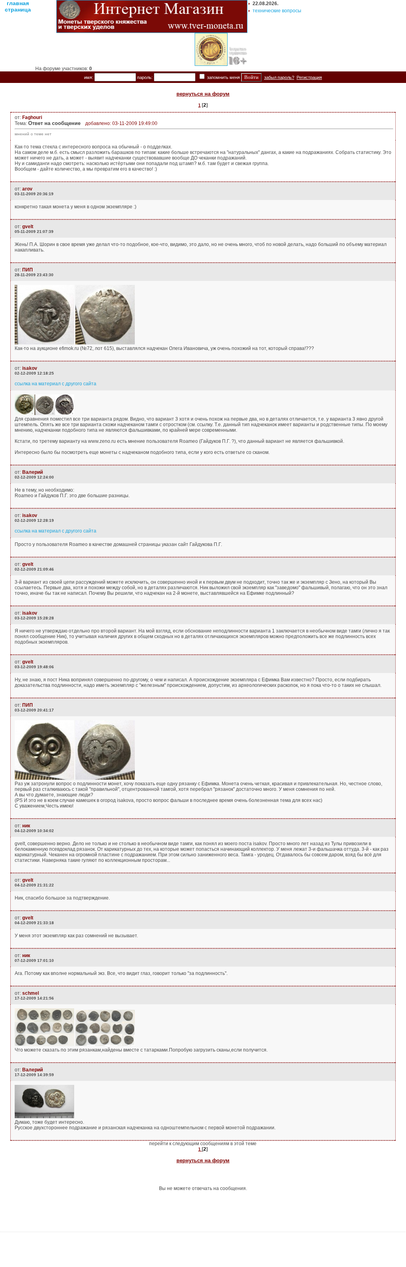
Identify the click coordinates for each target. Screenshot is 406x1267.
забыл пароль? (279, 77)
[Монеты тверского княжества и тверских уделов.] (151, 31)
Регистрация (309, 77)
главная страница (18, 6)
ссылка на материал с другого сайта (55, 383)
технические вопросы (277, 10)
